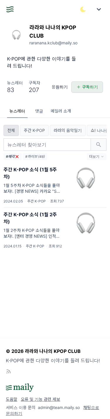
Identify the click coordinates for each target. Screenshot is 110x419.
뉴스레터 (17, 110)
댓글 (39, 110)
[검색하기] (98, 144)
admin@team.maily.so (59, 407)
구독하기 (90, 86)
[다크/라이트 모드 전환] (83, 9)
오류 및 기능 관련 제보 (40, 399)
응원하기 (60, 86)
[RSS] (8, 371)
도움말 (11, 399)
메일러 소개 (61, 110)
